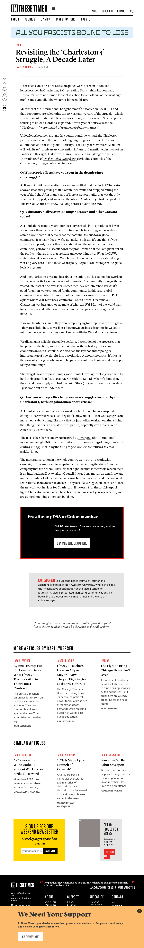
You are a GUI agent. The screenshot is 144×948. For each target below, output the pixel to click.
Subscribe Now (109, 854)
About (95, 11)
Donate (120, 11)
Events (85, 19)
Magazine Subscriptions (96, 903)
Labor (15, 19)
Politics (30, 19)
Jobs (114, 902)
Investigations (66, 19)
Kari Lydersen (24, 67)
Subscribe (107, 11)
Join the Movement (30, 937)
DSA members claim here (72, 543)
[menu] (53, 9)
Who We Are (50, 902)
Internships (117, 905)
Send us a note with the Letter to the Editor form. (80, 627)
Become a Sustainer (72, 906)
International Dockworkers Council (50, 473)
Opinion (45, 19)
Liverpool (84, 438)
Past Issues (50, 905)
